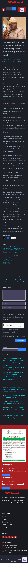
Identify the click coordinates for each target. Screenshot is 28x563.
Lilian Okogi (7, 60)
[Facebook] (3, 537)
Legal (5, 62)
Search (5, 347)
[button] (3, 9)
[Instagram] (9, 537)
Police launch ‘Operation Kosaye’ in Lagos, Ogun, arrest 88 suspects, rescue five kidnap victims (14, 389)
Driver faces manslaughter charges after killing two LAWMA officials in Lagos (19, 249)
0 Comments (22, 62)
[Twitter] (6, 537)
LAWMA (6, 271)
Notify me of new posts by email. (15, 336)
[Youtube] (12, 537)
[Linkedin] (15, 537)
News (14, 62)
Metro (10, 62)
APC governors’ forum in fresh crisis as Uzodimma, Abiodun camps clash (13, 410)
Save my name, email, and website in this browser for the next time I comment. (13, 317)
